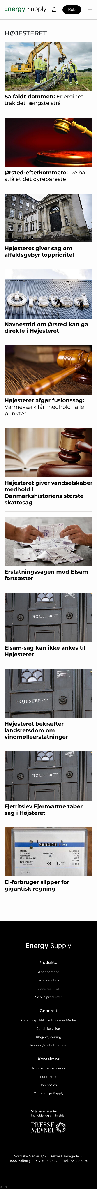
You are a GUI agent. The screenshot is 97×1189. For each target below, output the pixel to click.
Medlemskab (49, 980)
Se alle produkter (48, 997)
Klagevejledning (48, 1037)
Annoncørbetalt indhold (48, 1045)
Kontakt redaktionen (48, 1068)
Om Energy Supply (49, 1093)
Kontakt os (48, 1077)
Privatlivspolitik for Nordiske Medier (48, 1020)
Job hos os (48, 1085)
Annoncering (48, 989)
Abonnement (48, 972)
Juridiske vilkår (48, 1029)
